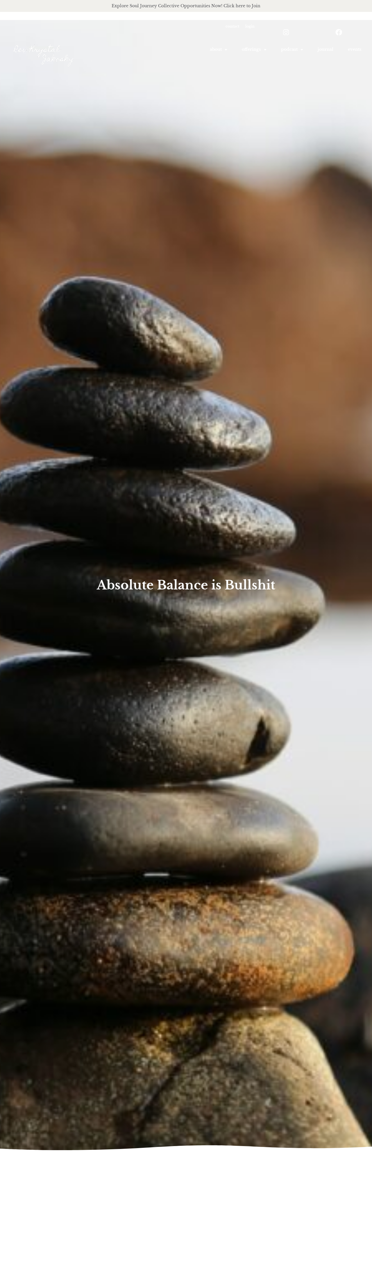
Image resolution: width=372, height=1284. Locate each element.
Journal (325, 49)
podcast (289, 49)
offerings (251, 49)
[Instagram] (286, 32)
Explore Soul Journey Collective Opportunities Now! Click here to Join (186, 5)
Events (355, 49)
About (216, 49)
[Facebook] (338, 32)
